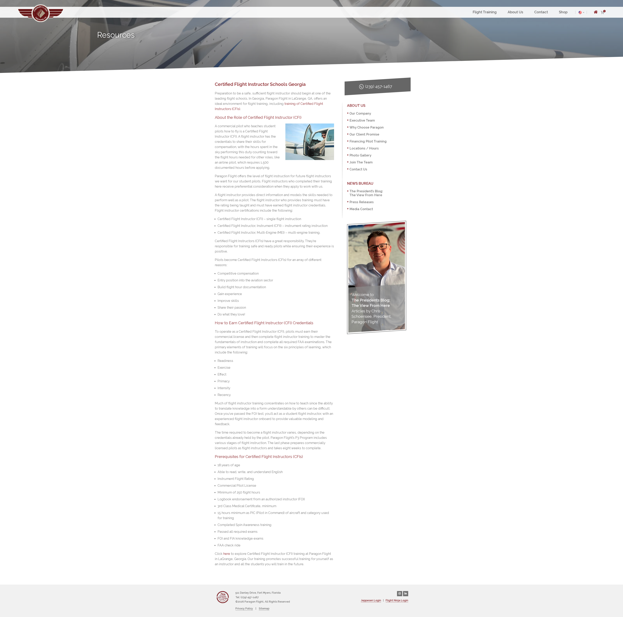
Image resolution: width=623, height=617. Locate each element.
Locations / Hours (364, 148)
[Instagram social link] (399, 593)
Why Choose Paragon (366, 127)
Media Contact (361, 209)
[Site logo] (40, 13)
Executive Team (362, 120)
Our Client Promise (364, 134)
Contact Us (358, 169)
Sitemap (264, 608)
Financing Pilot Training (368, 141)
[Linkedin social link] (405, 593)
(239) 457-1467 (378, 86)
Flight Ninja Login (397, 600)
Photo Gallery (360, 155)
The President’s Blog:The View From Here (366, 193)
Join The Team (361, 162)
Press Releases (361, 202)
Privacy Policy (244, 608)
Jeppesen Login (371, 600)
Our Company (360, 113)
